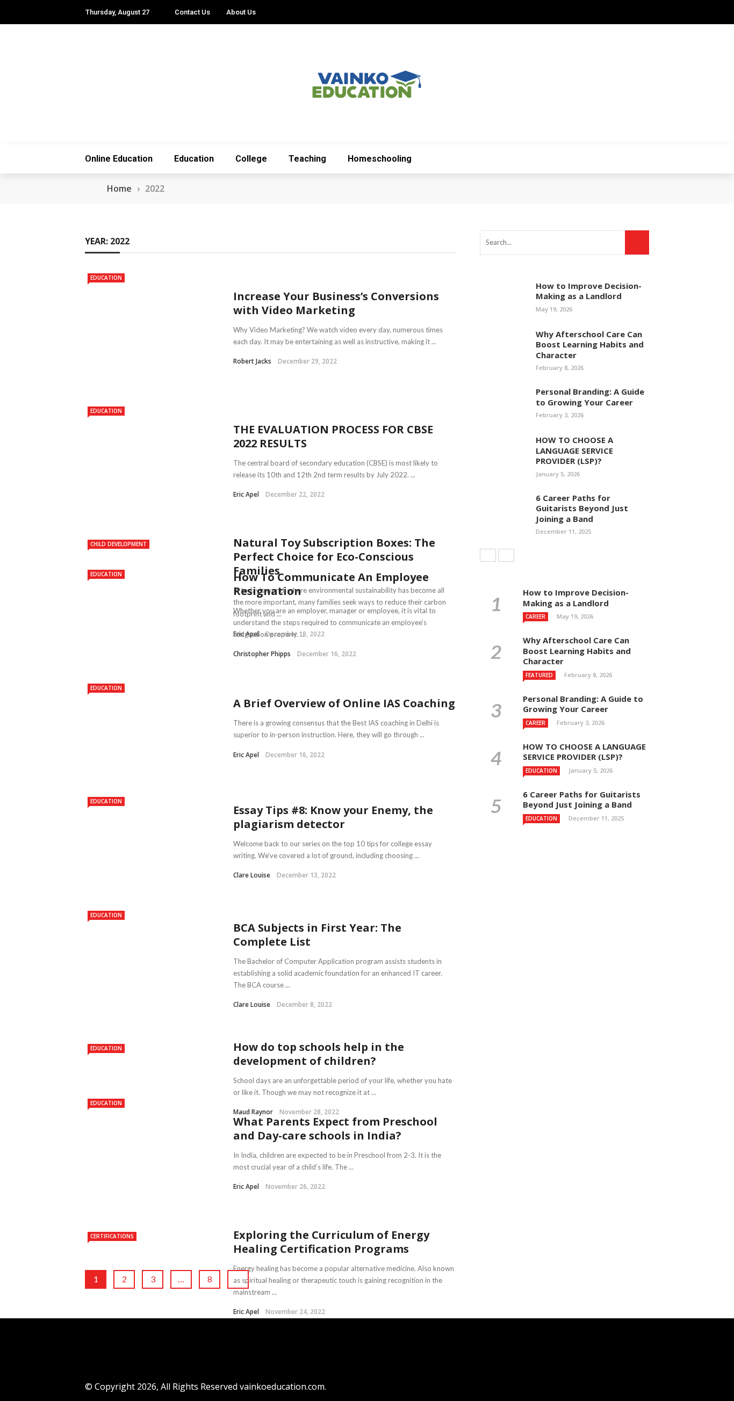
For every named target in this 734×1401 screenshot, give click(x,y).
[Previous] (488, 555)
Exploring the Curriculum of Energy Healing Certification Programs (331, 1242)
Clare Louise (251, 875)
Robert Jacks (252, 361)
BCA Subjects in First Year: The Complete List (317, 934)
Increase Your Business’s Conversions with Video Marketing (336, 303)
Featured (539, 675)
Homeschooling (380, 159)
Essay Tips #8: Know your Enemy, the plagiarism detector (333, 817)
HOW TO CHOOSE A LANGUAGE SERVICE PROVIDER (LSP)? (574, 450)
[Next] (506, 555)
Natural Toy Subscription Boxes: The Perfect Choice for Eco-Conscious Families (334, 556)
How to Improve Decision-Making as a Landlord (589, 291)
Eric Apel (246, 494)
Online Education (119, 159)
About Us (241, 12)
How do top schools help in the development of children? (318, 1054)
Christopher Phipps (262, 653)
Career (535, 616)
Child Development (118, 544)
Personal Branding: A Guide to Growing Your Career (590, 397)
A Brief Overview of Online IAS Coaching (344, 703)
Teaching (307, 159)
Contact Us (192, 12)
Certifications (112, 1236)
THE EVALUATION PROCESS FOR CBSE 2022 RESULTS (333, 436)
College (251, 159)
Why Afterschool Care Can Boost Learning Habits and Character (590, 344)
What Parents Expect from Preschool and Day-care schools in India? (335, 1128)
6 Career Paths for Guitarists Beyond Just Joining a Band (582, 508)
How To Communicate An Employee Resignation (331, 584)
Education (194, 159)
